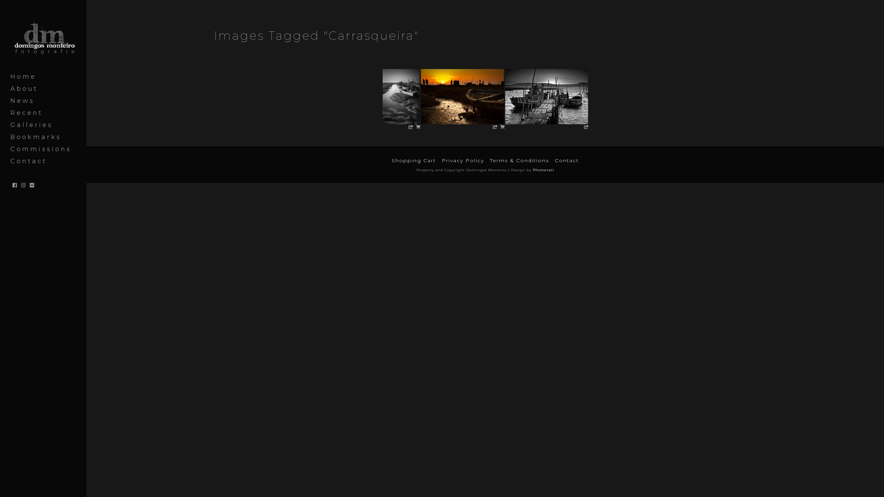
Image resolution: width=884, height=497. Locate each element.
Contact (567, 160)
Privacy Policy (463, 160)
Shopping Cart (414, 160)
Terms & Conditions (519, 160)
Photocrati (543, 170)
